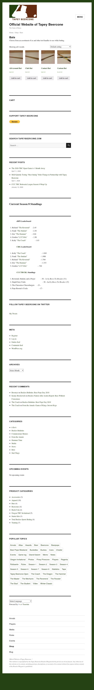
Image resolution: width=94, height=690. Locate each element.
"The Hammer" (21, 234)
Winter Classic (46, 583)
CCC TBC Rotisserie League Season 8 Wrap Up (29, 184)
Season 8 (45, 569)
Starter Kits (16, 516)
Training (15, 522)
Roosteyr (15, 392)
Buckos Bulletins (18, 430)
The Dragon (48, 574)
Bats (13, 503)
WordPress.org (17, 348)
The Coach (16, 402)
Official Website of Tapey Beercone (36, 24)
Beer (36, 545)
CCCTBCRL (22, 272)
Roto (13, 449)
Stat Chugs (15, 453)
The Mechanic (28, 578)
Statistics (55, 569)
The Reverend (42, 578)
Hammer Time (17, 440)
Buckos (43, 550)
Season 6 (24, 569)
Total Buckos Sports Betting (22, 519)
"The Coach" (21, 240)
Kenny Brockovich (18, 395)
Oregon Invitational (18, 559)
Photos (31, 559)
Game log (22, 554)
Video (35, 583)
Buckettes (34, 550)
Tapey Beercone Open (19, 574)
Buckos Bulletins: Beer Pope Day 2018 (35, 392)
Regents (64, 559)
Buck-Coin (15, 510)
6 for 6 (14, 427)
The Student (25, 583)
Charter (59, 550)
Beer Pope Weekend (18, 550)
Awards (28, 545)
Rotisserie (14, 564)
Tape (64, 569)
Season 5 (14, 569)
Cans (51, 550)
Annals (13, 545)
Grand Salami (34, 554)
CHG (19, 246)
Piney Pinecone (43, 559)
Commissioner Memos (20, 434)
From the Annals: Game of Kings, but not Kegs (39, 405)
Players (55, 559)
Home (11, 32)
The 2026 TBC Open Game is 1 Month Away (28, 168)
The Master (14, 578)
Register (15, 335)
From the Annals (18, 437)
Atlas (21, 545)
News (14, 446)
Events (13, 554)
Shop (16, 32)
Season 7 (35, 569)
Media (14, 443)
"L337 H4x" (22, 237)
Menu (80, 17)
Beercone (45, 545)
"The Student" (22, 231)
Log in (14, 339)
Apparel (14, 500)
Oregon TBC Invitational (21, 513)
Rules (23, 564)
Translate (26, 604)
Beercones (15, 506)
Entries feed (16, 342)
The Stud (14, 583)
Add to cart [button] (15, 78)
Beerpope (55, 545)
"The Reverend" (24, 227)
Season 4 (64, 564)
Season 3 (53, 564)
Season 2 (43, 564)
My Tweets (13, 313)
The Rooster (56, 578)
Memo (45, 554)
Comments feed (17, 345)
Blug (11, 652)
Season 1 (32, 564)
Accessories (16, 497)
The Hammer (60, 574)
